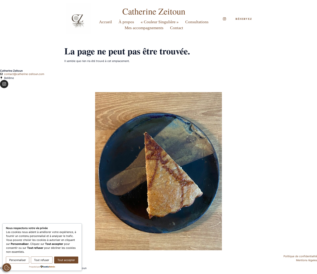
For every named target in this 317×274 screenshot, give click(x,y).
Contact (176, 28)
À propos (126, 22)
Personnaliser (17, 260)
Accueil (105, 22)
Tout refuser (41, 260)
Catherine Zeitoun (153, 11)
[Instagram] (224, 19)
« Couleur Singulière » (160, 22)
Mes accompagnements (144, 28)
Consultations (197, 22)
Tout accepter (66, 260)
